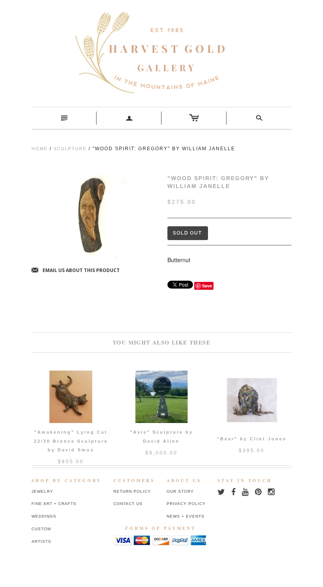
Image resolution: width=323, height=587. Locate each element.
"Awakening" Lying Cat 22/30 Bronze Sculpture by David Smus (71, 441)
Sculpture (70, 148)
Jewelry (42, 491)
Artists (41, 541)
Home (40, 148)
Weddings (44, 516)
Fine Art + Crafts (54, 503)
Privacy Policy (186, 503)
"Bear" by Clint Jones (251, 438)
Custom (41, 529)
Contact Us (128, 503)
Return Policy (132, 491)
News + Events (185, 516)
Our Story (180, 491)
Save (207, 286)
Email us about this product (76, 270)
